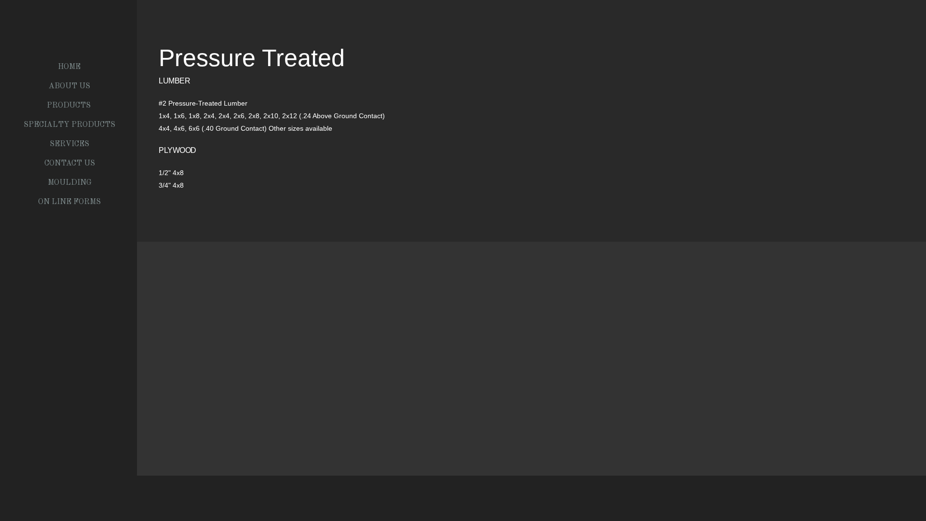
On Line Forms (69, 202)
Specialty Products (69, 125)
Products (70, 106)
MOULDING (70, 183)
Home (69, 67)
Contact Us (69, 163)
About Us (69, 86)
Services (69, 144)
